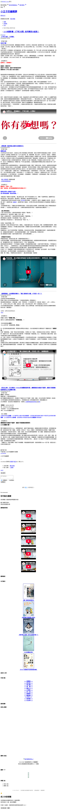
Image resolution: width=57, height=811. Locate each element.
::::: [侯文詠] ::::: (28, 683)
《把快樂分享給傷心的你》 (28, 617)
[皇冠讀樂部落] (28, 759)
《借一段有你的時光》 (28, 600)
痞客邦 (12, 461)
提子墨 (23, 200)
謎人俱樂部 (5, 179)
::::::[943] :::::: (28, 697)
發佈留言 (3, 482)
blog (2, 312)
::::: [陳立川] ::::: (28, 688)
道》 (39, 402)
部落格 (5, 23)
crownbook (3, 453)
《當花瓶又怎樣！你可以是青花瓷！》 (28, 634)
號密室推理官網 (6, 181)
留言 (15, 461)
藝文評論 (12, 465)
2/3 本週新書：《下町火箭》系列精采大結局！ (21, 32)
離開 (9, 808)
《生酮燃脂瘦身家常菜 (31, 402)
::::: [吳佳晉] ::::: (28, 698)
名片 (5, 25)
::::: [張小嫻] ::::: (28, 684)
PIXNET (17, 790)
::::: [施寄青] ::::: (28, 693)
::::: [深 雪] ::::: (28, 686)
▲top (2, 470)
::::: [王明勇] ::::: (28, 690)
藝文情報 (12, 18)
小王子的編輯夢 (9, 11)
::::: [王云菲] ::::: (28, 700)
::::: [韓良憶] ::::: (28, 695)
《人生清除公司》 (28, 652)
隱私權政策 (36, 790)
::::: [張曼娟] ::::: (28, 681)
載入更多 (3, 473)
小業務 (11, 467)
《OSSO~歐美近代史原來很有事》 (28, 669)
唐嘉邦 (15, 202)
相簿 (5, 21)
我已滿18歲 (3, 808)
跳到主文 (3, 15)
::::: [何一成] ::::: (28, 692)
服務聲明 (43, 790)
